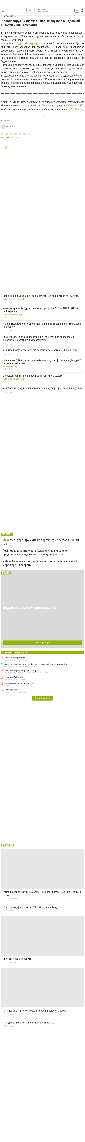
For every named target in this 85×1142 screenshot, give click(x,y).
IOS (70, 109)
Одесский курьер (27, 43)
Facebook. (71, 105)
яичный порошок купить (17, 958)
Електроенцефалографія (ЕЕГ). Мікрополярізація (31, 907)
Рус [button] (77, 11)
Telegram (46, 105)
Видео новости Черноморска (29, 607)
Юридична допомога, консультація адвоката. (29, 1022)
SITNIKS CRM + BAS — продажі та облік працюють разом (35, 1010)
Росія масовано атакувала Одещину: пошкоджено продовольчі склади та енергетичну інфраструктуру (38, 338)
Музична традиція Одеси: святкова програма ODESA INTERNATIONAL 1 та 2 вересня (42, 310)
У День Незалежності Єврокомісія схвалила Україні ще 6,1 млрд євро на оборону (42, 325)
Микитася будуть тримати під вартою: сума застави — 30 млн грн (40, 350)
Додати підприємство (42, 698)
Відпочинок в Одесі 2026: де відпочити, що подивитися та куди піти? (41, 295)
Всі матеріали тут (42, 643)
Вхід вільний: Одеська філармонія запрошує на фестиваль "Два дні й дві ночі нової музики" (42, 362)
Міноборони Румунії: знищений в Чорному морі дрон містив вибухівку (42, 388)
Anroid (78, 109)
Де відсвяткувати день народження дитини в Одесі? (32, 375)
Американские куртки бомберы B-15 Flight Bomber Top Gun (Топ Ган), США (42, 893)
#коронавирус (6, 120)
